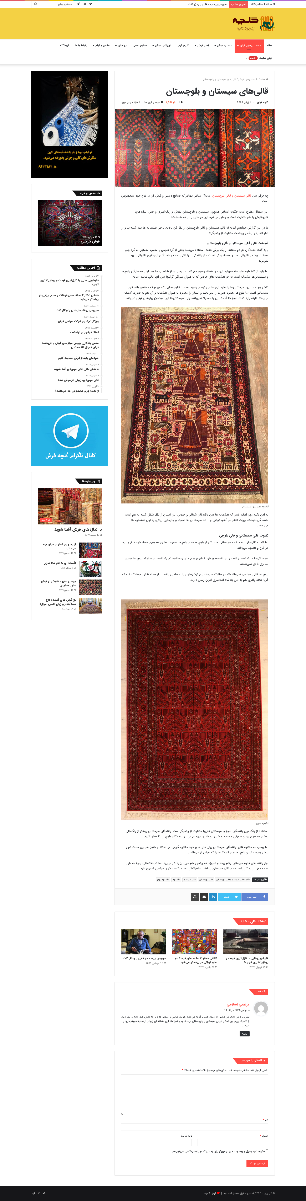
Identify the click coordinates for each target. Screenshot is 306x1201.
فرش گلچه (210, 1193)
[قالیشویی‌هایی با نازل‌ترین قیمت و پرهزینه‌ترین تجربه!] (245, 941)
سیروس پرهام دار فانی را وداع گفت (144, 958)
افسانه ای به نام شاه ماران (60, 563)
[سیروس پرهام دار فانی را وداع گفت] (143, 941)
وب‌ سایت (186, 1136)
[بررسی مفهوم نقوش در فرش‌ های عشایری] (90, 587)
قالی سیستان (189, 879)
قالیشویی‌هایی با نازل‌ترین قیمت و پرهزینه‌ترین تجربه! (247, 960)
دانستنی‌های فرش (250, 45)
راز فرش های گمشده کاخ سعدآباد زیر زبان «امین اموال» (57, 602)
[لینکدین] (213, 897)
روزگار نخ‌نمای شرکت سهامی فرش (208, 4)
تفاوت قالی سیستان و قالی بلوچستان (233, 879)
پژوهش (122, 45)
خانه (269, 45)
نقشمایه (176, 879)
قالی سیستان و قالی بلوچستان (231, 195)
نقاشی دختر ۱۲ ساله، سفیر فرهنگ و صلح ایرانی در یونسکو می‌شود (196, 960)
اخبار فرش (203, 45)
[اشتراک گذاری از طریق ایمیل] (204, 897)
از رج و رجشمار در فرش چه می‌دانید (59, 546)
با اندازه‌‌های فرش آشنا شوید (78, 529)
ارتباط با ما (81, 45)
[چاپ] (195, 897)
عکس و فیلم (102, 45)
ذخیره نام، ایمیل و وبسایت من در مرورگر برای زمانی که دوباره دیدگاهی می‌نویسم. (218, 1151)
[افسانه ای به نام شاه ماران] (90, 569)
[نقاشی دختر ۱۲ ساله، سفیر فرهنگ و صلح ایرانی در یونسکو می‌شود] (194, 941)
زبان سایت (261, 58)
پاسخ (245, 1034)
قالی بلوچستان (206, 879)
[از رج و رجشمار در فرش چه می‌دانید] (90, 550)
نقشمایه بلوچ (163, 879)
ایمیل (264, 1136)
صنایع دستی (140, 45)
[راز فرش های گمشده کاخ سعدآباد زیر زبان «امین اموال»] (90, 606)
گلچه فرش (262, 102)
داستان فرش (224, 45)
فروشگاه (64, 45)
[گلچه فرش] (253, 23)
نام (265, 1120)
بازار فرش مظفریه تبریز (82, 241)
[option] (70, 223)
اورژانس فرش (162, 45)
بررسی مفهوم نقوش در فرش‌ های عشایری (58, 583)
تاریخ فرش (183, 45)
